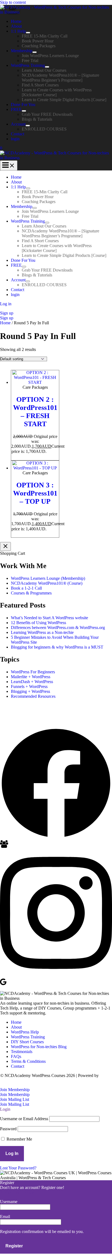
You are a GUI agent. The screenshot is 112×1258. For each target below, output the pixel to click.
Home (16, 21)
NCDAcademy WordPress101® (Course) (46, 583)
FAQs (16, 1056)
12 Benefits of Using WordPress (38, 622)
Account (18, 124)
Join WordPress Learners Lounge (50, 55)
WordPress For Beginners (33, 672)
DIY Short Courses (27, 1041)
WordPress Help (25, 1032)
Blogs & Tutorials (37, 119)
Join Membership (15, 1094)
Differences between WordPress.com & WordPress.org (58, 627)
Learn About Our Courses (44, 70)
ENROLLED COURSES (44, 129)
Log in (5, 303)
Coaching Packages (38, 45)
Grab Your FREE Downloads (47, 114)
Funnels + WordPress (29, 686)
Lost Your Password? (18, 1168)
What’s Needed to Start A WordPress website (49, 617)
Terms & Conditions (28, 1061)
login (15, 138)
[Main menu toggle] (8, 165)
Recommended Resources (33, 696)
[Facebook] (56, 837)
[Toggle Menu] (28, 32)
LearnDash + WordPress (32, 681)
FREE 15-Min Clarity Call (44, 36)
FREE (16, 109)
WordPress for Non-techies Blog (39, 1046)
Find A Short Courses (40, 85)
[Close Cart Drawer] (5, 546)
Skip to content (13, 2)
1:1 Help (18, 31)
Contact (17, 134)
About (16, 26)
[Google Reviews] (3, 984)
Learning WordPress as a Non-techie (42, 632)
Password (8, 1128)
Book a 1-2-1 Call (26, 588)
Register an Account (17, 1192)
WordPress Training (28, 65)
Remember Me (18, 1139)
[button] (56, 313)
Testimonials (21, 1051)
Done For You (23, 104)
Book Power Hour (38, 41)
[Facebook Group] (4, 846)
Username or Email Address (24, 1118)
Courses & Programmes (31, 593)
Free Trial (30, 60)
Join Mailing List (14, 1104)
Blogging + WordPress (30, 691)
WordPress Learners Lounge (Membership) (48, 578)
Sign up (6, 318)
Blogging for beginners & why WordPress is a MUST (57, 647)
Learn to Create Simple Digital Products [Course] (64, 99)
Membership (21, 50)
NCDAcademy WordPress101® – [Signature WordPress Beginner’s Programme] (60, 77)
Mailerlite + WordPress (30, 676)
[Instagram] (56, 975)
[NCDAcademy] (56, 12)
